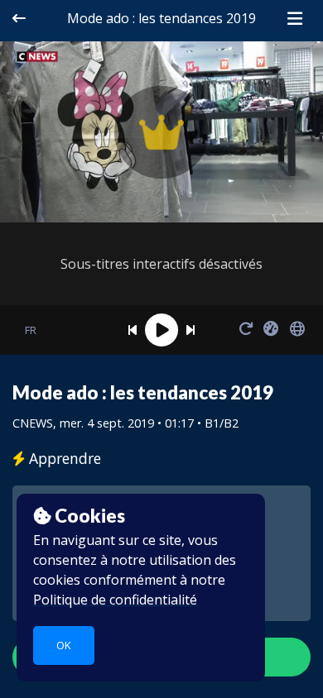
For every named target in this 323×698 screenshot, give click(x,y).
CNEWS (32, 423)
